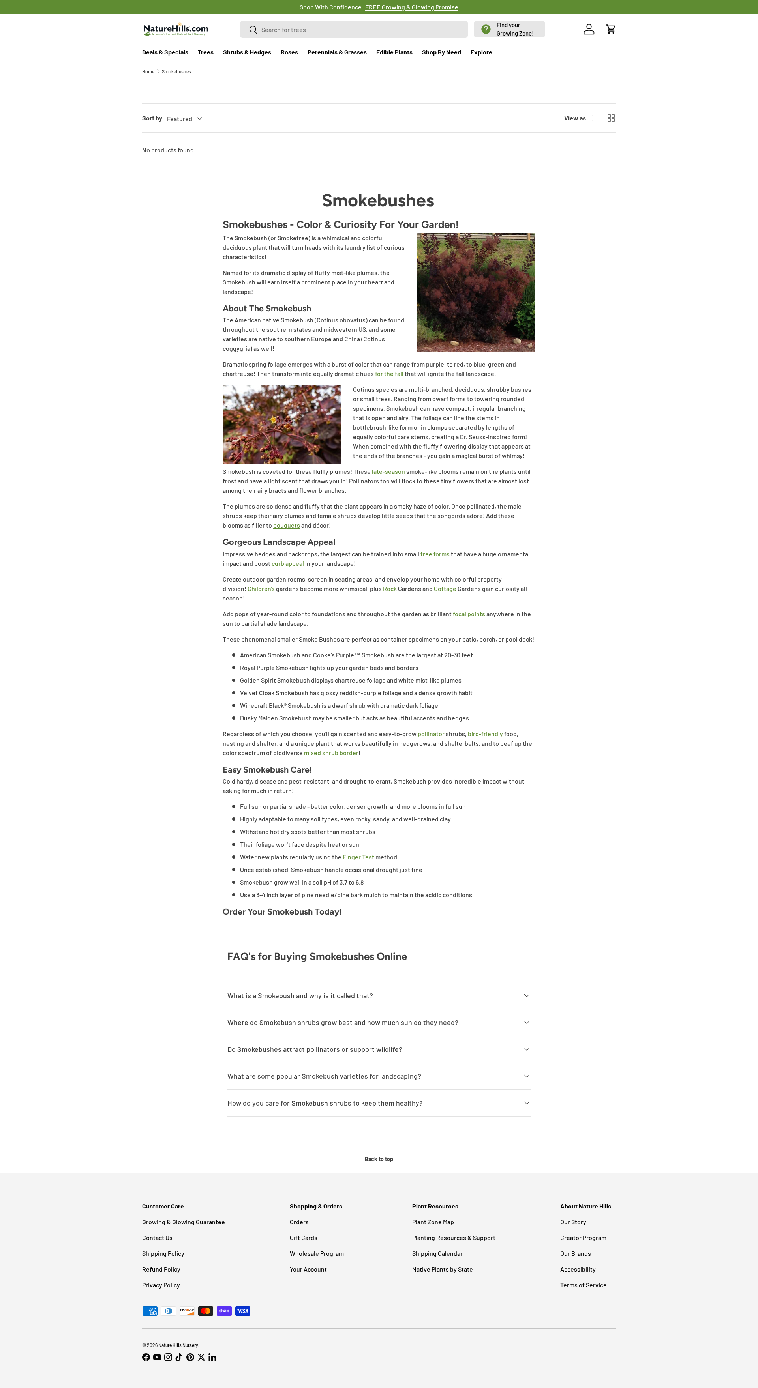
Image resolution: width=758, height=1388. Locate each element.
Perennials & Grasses (337, 52)
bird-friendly (485, 733)
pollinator (431, 733)
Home (148, 71)
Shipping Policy (163, 1253)
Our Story (573, 1221)
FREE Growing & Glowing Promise (401, 7)
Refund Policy (161, 1269)
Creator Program (583, 1237)
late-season (388, 471)
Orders (299, 1221)
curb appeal (288, 563)
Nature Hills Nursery (178, 1345)
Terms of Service (583, 1285)
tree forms (435, 553)
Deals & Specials (165, 52)
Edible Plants (394, 52)
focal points (469, 613)
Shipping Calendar (437, 1253)
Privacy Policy (161, 1285)
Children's (261, 588)
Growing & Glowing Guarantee (183, 1221)
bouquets (286, 525)
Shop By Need (441, 52)
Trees (206, 52)
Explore (481, 52)
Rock (390, 588)
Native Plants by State (442, 1269)
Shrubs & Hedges (247, 52)
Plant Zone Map (433, 1221)
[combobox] (354, 29)
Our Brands (575, 1253)
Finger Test (358, 856)
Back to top (379, 1159)
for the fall (389, 373)
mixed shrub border (331, 752)
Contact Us (157, 1237)
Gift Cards (303, 1237)
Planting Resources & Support (453, 1237)
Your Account (308, 1269)
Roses (289, 52)
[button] (509, 29)
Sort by (152, 118)
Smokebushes (176, 71)
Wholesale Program (317, 1253)
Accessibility (578, 1269)
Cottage (445, 588)
